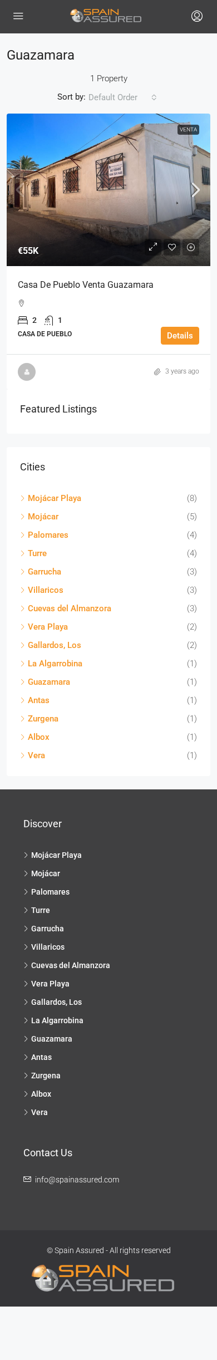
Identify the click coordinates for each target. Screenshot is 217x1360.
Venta (188, 129)
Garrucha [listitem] (44, 572)
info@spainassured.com (77, 1179)
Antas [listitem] (39, 700)
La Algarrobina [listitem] (55, 664)
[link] (108, 190)
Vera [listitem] (36, 755)
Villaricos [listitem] (45, 590)
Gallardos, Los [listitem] (54, 645)
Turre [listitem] (37, 553)
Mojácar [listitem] (43, 517)
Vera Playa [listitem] (48, 627)
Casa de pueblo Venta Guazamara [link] (86, 284)
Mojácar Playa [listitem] (54, 498)
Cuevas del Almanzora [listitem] (69, 608)
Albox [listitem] (39, 737)
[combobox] (123, 97)
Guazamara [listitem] (49, 682)
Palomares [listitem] (48, 535)
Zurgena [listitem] (43, 719)
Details (180, 336)
